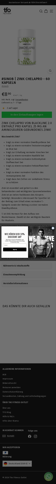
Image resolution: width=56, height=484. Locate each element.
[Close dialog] (53, 228)
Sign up (15, 249)
